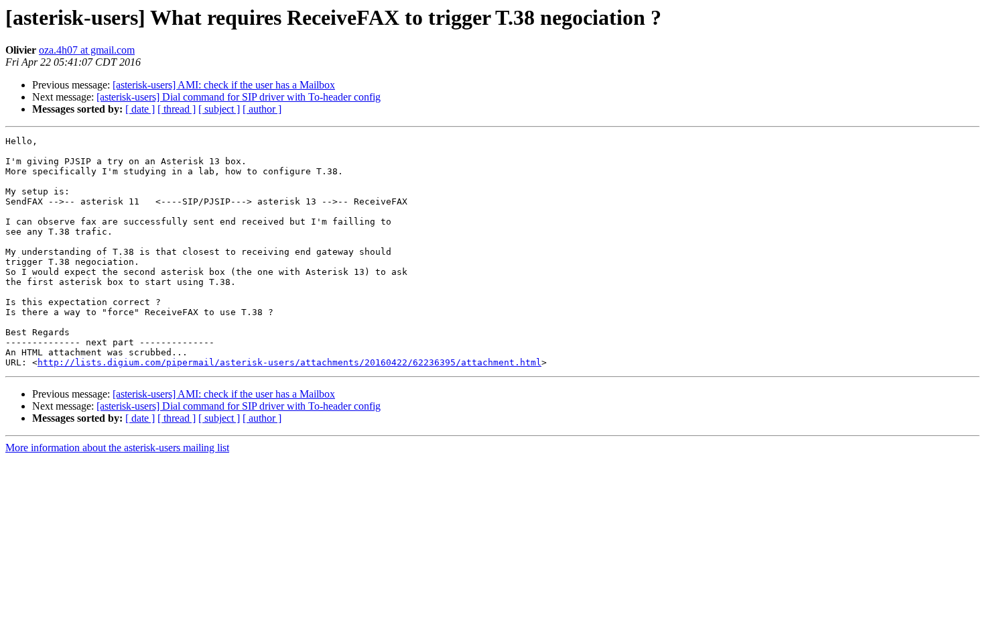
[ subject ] (219, 109)
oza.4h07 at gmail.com (87, 50)
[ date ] (140, 109)
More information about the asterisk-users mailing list (117, 447)
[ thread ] (176, 109)
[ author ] (262, 109)
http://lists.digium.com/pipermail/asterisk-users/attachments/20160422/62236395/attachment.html (289, 362)
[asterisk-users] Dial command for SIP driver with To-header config (238, 97)
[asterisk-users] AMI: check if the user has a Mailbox (224, 85)
